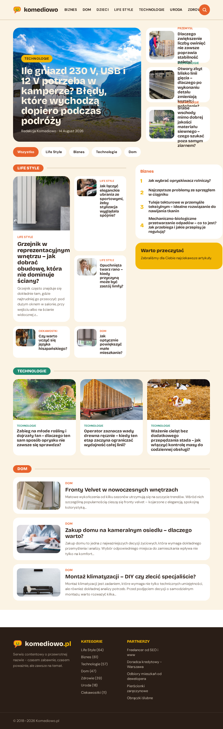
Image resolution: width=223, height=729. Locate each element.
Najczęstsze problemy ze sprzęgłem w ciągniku (181, 192)
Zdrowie (196, 9)
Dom (87, 9)
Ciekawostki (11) (94, 692)
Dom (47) (88, 671)
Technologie (152, 9)
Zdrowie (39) (91, 678)
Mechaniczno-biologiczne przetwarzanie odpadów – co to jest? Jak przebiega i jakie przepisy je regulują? (182, 225)
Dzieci (103, 9)
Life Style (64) (92, 650)
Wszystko (25, 152)
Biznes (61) (89, 657)
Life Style (124, 9)
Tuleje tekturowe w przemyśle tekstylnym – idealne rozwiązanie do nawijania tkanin (182, 206)
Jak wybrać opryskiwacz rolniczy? (179, 181)
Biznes (70, 9)
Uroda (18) (89, 685)
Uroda (176, 9)
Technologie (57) (94, 664)
